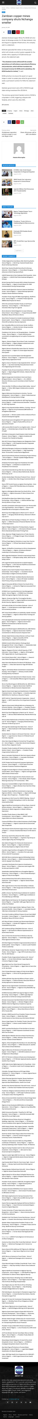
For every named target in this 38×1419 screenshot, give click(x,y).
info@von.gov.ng (14, 1399)
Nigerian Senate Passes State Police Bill (15, 1171)
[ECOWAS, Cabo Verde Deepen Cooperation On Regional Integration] (7, 172)
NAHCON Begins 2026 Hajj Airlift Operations (21, 1308)
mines (20, 110)
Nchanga (26, 110)
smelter (5, 113)
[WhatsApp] (22, 32)
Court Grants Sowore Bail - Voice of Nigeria (14, 657)
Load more (18, 250)
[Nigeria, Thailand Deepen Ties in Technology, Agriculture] (7, 214)
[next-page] (6, 198)
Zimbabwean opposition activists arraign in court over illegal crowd (9, 134)
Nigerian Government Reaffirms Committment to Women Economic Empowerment (16, 623)
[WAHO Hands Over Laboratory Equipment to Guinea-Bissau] (7, 182)
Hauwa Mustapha (19, 157)
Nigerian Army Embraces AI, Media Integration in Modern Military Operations (17, 809)
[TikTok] (17, 1402)
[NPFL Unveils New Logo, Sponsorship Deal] (7, 243)
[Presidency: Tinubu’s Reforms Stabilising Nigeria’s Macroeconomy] (7, 224)
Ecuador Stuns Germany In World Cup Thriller (21, 1219)
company (9, 110)
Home (3, 8)
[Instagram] (12, 1402)
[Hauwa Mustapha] (19, 148)
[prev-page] (3, 198)
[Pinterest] (18, 32)
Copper (15, 110)
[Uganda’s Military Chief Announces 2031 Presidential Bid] (7, 191)
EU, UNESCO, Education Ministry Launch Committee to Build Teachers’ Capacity (18, 381)
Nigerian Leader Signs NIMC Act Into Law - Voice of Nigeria (18, 1155)
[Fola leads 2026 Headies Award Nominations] (7, 234)
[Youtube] (30, 1402)
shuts (32, 110)
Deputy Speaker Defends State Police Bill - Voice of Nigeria (18, 1169)
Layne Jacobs (5, 415)
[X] (14, 32)
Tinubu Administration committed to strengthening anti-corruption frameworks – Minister (18, 336)
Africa (7, 8)
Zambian (10, 113)
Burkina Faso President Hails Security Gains (20, 1087)
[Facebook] (9, 32)
